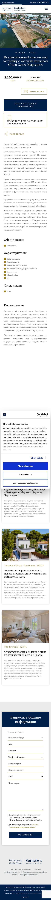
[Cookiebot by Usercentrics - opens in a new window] (36, 415)
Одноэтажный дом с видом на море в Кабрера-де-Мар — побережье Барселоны (25, 492)
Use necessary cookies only (25, 483)
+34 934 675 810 (43, 2)
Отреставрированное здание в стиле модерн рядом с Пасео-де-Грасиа (25, 653)
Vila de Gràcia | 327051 (15, 647)
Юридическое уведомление (21, 869)
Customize (24, 474)
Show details (37, 458)
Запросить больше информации (25, 105)
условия (35, 825)
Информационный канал (29, 874)
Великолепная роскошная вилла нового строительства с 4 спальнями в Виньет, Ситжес (25, 573)
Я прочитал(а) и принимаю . (24, 826)
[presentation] (4, 30)
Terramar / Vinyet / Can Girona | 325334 (24, 566)
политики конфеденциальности (22, 827)
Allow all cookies (25, 466)
